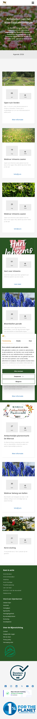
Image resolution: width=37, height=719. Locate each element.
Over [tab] (30, 341)
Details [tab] (18, 341)
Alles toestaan (18, 371)
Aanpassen (17, 376)
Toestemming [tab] (6, 341)
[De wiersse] (17, 560)
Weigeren (18, 381)
